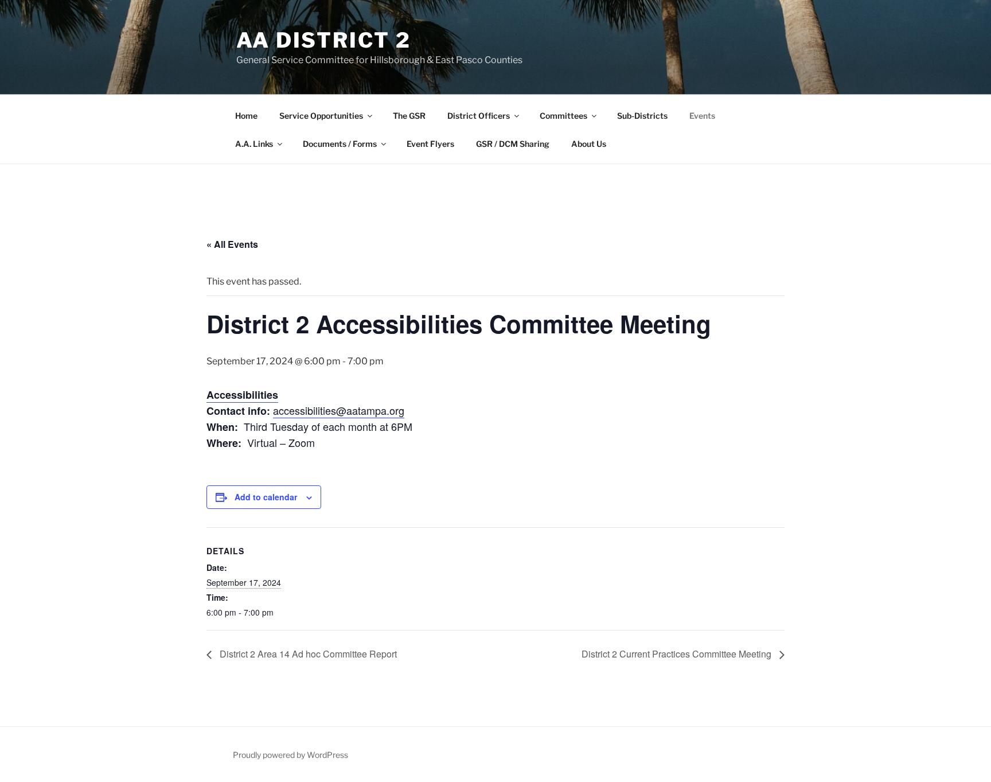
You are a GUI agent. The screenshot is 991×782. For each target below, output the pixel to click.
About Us (588, 144)
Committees (563, 115)
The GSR (409, 115)
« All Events (232, 244)
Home (246, 115)
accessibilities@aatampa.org (338, 410)
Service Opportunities (321, 115)
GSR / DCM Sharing (512, 144)
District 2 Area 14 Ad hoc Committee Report (307, 653)
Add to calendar (266, 497)
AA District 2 (323, 40)
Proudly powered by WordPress (290, 755)
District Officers (478, 115)
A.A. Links (254, 144)
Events (702, 115)
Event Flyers (430, 144)
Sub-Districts (642, 115)
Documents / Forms (340, 144)
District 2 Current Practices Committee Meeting (678, 653)
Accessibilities (242, 394)
